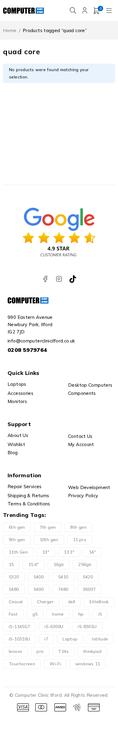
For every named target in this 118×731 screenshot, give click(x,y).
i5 (100, 614)
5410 (63, 577)
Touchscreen (22, 663)
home (58, 614)
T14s (63, 651)
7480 (63, 589)
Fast (13, 614)
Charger (45, 601)
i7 (46, 639)
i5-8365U (87, 626)
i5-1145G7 (19, 626)
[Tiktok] (73, 279)
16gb (59, 564)
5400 (39, 577)
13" (45, 552)
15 (11, 564)
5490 (39, 589)
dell (71, 601)
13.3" (69, 552)
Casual (15, 601)
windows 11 (87, 663)
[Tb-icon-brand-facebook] (45, 279)
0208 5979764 (27, 349)
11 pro (79, 539)
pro (40, 651)
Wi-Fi (55, 663)
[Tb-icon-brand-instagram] (59, 279)
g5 (35, 614)
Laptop (70, 639)
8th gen (78, 527)
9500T (89, 589)
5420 (88, 577)
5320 (14, 577)
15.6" (33, 564)
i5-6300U (53, 626)
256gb (84, 564)
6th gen (17, 527)
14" (92, 552)
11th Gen (18, 552)
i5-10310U (19, 639)
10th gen (49, 539)
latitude (100, 639)
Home (10, 30)
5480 (14, 589)
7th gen (48, 527)
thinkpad (92, 651)
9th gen (17, 539)
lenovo (15, 651)
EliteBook (99, 601)
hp (81, 614)
